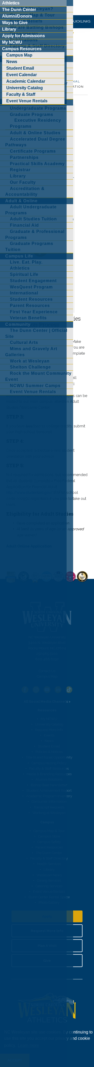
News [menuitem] (11, 61)
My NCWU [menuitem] (12, 42)
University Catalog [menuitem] (24, 88)
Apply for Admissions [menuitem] (23, 35)
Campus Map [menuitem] (19, 55)
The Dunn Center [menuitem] (19, 9)
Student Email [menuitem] (20, 68)
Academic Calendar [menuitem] (25, 81)
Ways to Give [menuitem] (15, 22)
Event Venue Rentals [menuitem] (27, 101)
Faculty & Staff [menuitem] (20, 94)
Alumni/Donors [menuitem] (17, 16)
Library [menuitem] (9, 29)
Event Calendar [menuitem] (21, 74)
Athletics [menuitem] (11, 3)
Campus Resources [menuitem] (22, 49)
